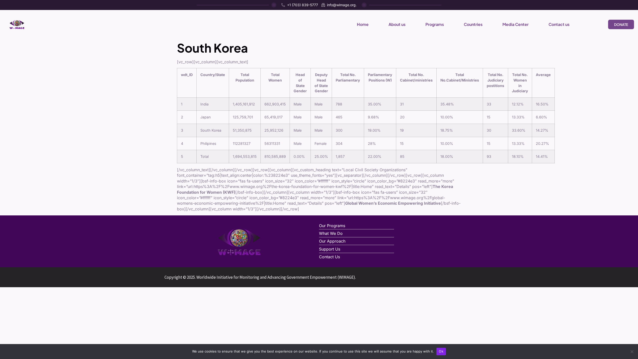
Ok (441, 351)
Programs (434, 24)
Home (363, 24)
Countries (473, 24)
